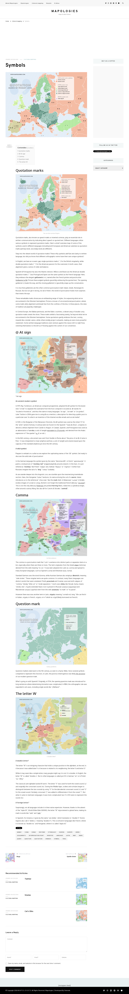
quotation (38, 838)
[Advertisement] (64, 37)
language (59, 835)
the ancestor (80, 674)
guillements (21, 835)
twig (64, 838)
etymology (52, 832)
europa (61, 832)
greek (78, 832)
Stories (28, 895)
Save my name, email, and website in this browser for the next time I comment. (34, 963)
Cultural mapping (37, 3)
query (19, 838)
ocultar (30, 148)
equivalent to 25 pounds (56, 430)
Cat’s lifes (29, 911)
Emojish (48, 3)
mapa (80, 835)
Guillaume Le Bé (21, 280)
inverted (50, 835)
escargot (81, 483)
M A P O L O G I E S (64, 11)
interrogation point (36, 835)
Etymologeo (25, 3)
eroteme (42, 832)
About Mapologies (12, 3)
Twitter (28, 879)
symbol (56, 838)
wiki (38, 813)
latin (68, 835)
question (28, 838)
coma (27, 832)
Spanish (48, 838)
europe (69, 832)
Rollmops (40, 486)
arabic (19, 832)
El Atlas (56, 3)
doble (34, 832)
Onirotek (67, 990)
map (74, 835)
